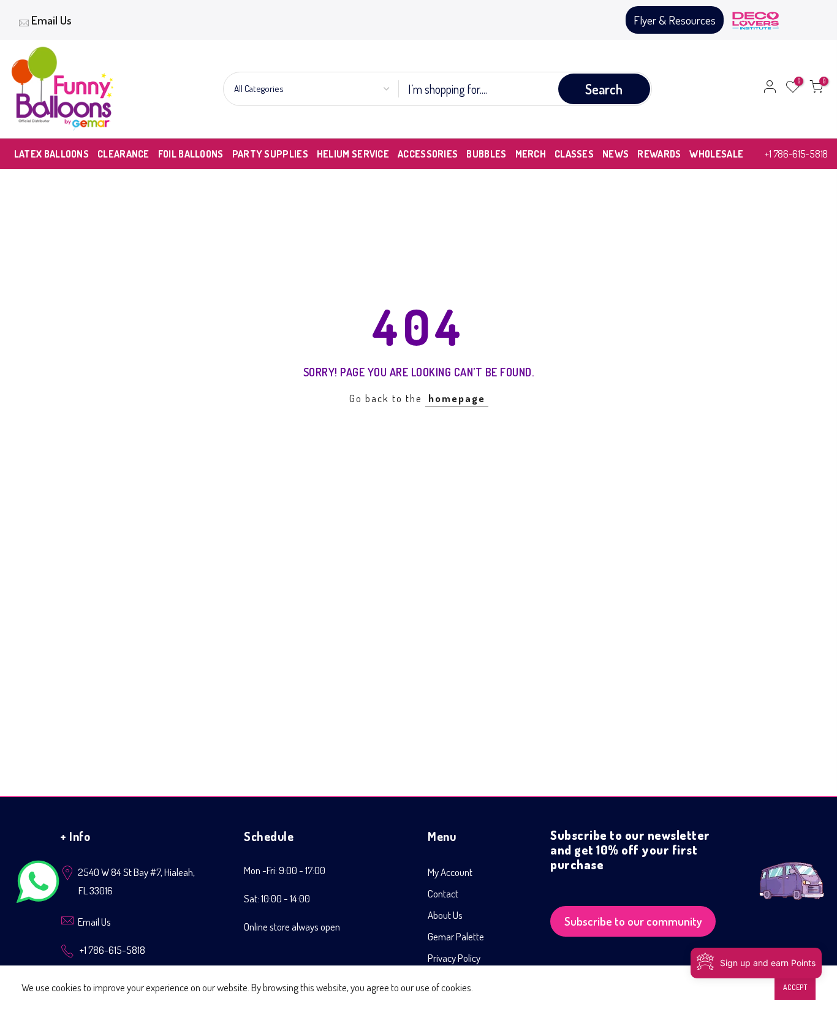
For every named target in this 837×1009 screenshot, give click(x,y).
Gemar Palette (456, 936)
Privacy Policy (454, 957)
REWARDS (659, 154)
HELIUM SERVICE (353, 154)
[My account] (769, 89)
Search (604, 88)
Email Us (51, 20)
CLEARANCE (123, 154)
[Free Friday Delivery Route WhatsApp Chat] (791, 871)
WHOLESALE (716, 154)
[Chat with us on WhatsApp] (38, 884)
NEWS (615, 154)
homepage (456, 398)
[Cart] (816, 89)
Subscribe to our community (633, 921)
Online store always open (292, 926)
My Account (450, 872)
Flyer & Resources (675, 20)
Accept (795, 987)
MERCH (531, 154)
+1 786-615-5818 (796, 153)
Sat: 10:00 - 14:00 (277, 898)
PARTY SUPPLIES (270, 154)
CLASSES (574, 154)
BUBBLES (486, 154)
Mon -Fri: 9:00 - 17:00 (284, 870)
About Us (445, 914)
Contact (443, 893)
